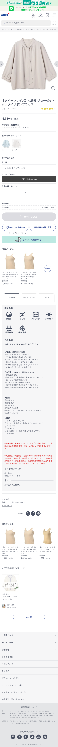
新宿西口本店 (11, 607)
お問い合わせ (7, 664)
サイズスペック (10, 174)
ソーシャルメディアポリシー (14, 685)
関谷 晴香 (10, 605)
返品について (7, 506)
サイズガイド (7, 499)
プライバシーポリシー (11, 678)
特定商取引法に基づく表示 (13, 699)
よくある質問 (7, 657)
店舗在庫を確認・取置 (42, 227)
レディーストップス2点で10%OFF (15, 127)
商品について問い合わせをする (13, 502)
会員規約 (5, 671)
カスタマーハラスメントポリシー (16, 692)
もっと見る (29, 617)
